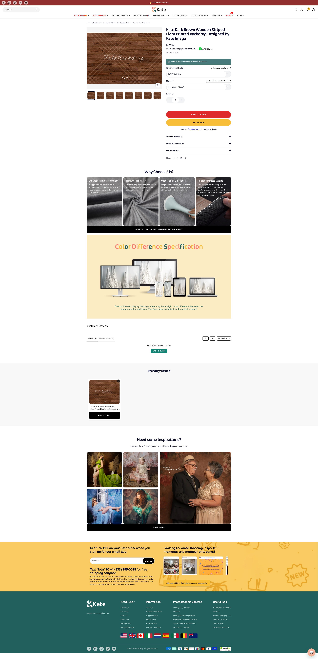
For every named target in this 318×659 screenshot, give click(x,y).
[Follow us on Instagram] (9, 3)
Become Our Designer (181, 627)
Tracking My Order (127, 627)
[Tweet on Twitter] (181, 158)
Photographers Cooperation (184, 615)
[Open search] (205, 338)
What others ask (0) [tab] (106, 338)
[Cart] (307, 9)
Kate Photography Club (222, 615)
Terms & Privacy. (130, 584)
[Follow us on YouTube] (26, 3)
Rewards (176, 612)
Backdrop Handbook (221, 627)
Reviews (216, 612)
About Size (124, 619)
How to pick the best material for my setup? (159, 229)
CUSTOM (216, 15)
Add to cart (104, 415)
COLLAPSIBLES (179, 15)
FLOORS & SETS (160, 15)
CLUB (239, 15)
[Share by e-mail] (185, 158)
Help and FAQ (125, 623)
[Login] (301, 10)
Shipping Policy (152, 615)
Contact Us (124, 608)
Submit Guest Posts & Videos (184, 623)
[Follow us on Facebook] (4, 3)
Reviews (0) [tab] (92, 338)
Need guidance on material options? (218, 81)
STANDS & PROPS (198, 15)
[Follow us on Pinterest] (20, 3)
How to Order (218, 623)
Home (89, 23)
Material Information (154, 612)
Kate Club (124, 615)
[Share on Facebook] (173, 158)
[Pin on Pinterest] (177, 158)
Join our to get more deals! (199, 129)
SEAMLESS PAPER (120, 15)
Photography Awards (181, 608)
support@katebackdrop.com (98, 613)
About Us (149, 608)
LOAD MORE (159, 527)
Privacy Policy (151, 623)
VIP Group (124, 612)
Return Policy (151, 619)
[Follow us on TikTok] (15, 3)
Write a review (159, 351)
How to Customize (220, 619)
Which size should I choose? (221, 68)
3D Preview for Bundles (222, 608)
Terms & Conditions (153, 627)
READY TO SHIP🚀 (141, 15)
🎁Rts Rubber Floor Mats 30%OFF (159, 3)
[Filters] (213, 338)
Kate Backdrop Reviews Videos (185, 619)
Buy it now (198, 122)
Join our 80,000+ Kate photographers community (186, 583)
